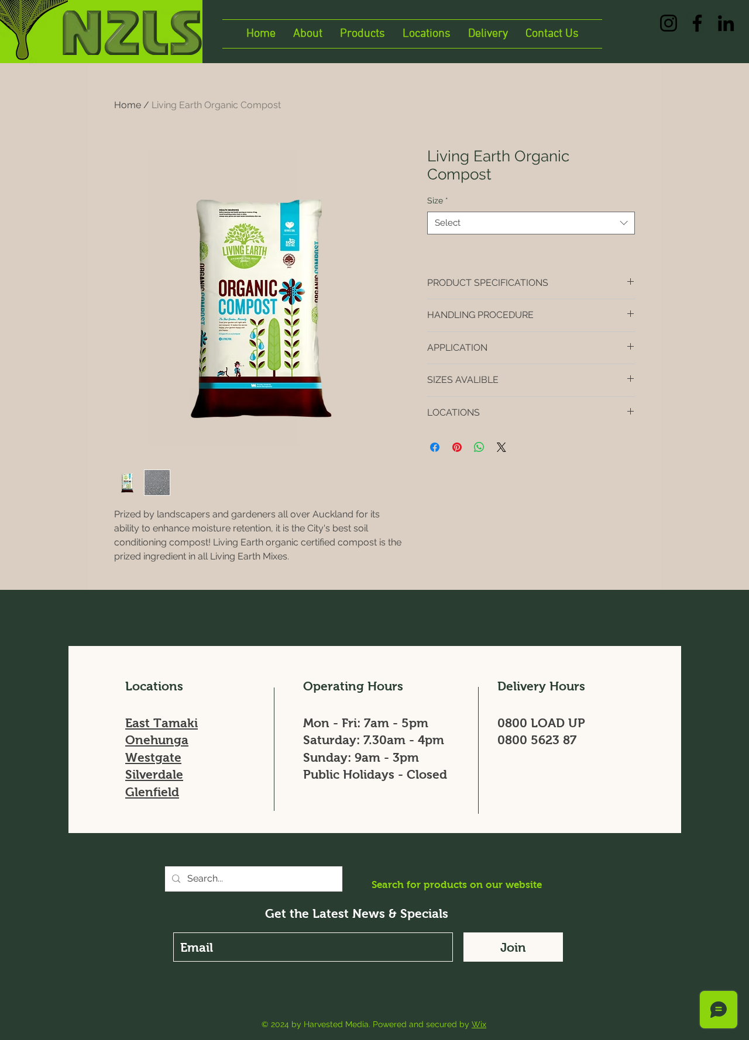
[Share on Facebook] (435, 447)
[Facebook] (697, 23)
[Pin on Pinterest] (457, 447)
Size (437, 200)
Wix (479, 1024)
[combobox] (531, 223)
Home (127, 104)
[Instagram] (668, 23)
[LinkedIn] (725, 23)
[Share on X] (501, 447)
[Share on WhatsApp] (479, 447)
